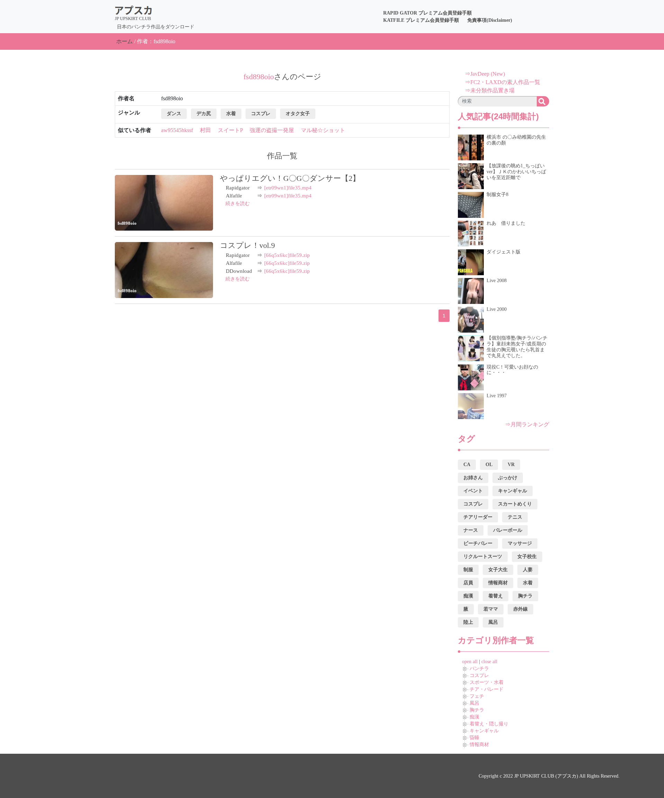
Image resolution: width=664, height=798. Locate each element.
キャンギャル (484, 730)
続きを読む (237, 203)
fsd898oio (127, 223)
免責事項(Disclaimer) (489, 20)
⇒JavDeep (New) (485, 74)
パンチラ (479, 668)
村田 (205, 130)
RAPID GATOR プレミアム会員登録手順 (427, 13)
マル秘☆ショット (323, 130)
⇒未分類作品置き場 (490, 90)
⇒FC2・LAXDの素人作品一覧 (502, 82)
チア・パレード (487, 689)
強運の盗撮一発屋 (272, 130)
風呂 (474, 703)
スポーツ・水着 (487, 682)
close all (489, 661)
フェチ (477, 696)
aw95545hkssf (177, 130)
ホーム (124, 41)
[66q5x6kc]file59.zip (287, 255)
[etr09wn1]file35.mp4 (288, 188)
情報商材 (479, 744)
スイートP (230, 130)
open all (470, 661)
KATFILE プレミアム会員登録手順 (421, 20)
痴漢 (474, 717)
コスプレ (479, 675)
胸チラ (477, 710)
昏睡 (474, 737)
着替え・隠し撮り (489, 723)
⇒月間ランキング (527, 424)
